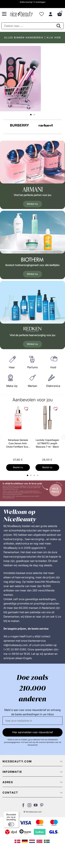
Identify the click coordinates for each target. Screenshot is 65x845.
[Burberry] (20, 125)
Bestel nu (18, 467)
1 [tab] (28, 475)
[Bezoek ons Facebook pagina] (23, 806)
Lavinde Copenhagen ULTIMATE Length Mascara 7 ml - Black (47, 443)
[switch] (11, 824)
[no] (40, 841)
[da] (18, 841)
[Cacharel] (46, 125)
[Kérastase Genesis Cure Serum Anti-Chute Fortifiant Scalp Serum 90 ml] (18, 417)
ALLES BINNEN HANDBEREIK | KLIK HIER (32, 37)
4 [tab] (38, 475)
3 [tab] (34, 475)
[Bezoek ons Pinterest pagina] (41, 806)
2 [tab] (31, 475)
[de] (25, 841)
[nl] (32, 841)
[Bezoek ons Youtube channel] (35, 806)
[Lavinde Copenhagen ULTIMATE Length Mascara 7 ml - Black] (47, 417)
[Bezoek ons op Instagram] (29, 806)
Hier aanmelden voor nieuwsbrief (32, 732)
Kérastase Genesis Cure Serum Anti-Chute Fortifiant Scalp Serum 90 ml (18, 443)
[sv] (47, 841)
